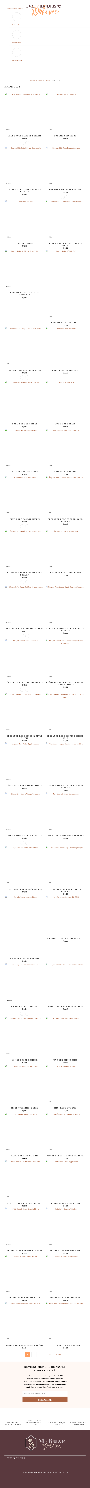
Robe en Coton (17, 60)
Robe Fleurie (16, 43)
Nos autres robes (15, 8)
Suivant (59, 1354)
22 (50, 1354)
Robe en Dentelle (18, 25)
